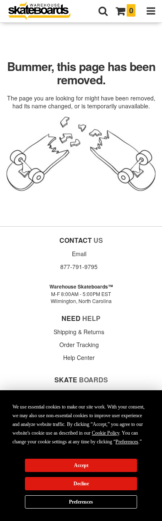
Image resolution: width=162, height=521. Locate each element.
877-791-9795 (79, 266)
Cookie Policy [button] (105, 433)
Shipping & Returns (79, 332)
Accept (81, 465)
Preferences (81, 502)
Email (79, 253)
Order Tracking (79, 344)
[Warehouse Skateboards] (43, 11)
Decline (81, 484)
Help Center (79, 357)
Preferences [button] (126, 442)
